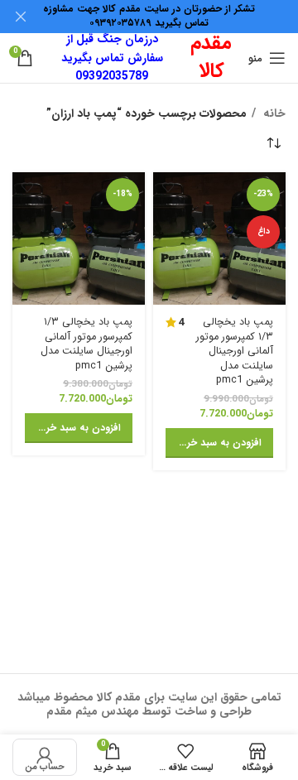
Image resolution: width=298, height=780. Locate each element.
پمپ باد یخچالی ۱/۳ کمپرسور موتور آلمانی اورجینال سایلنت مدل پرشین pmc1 (234, 351)
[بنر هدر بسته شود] (20, 16)
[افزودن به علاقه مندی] (167, 186)
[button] (219, 443)
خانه (273, 113)
